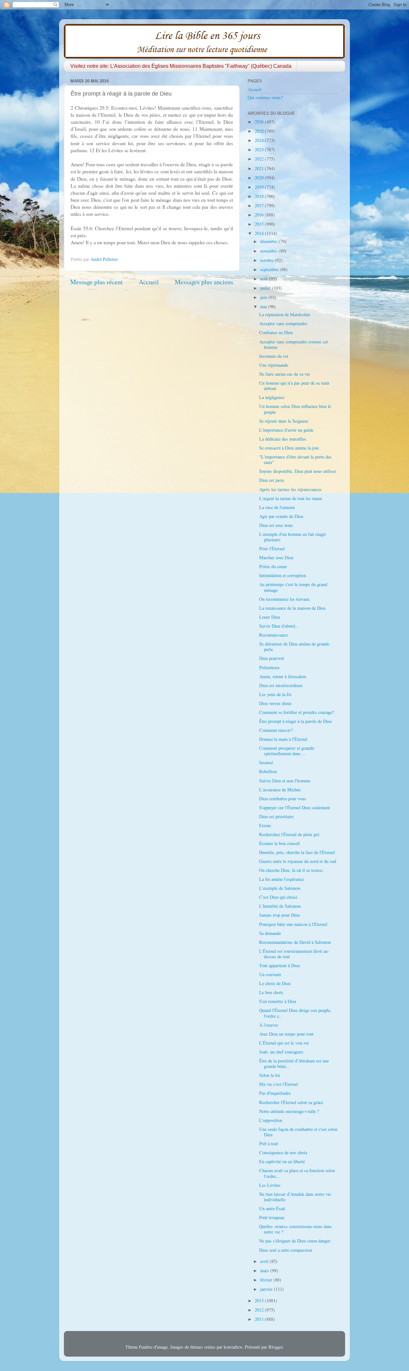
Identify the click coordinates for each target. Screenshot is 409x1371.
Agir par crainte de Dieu (281, 516)
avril (265, 1261)
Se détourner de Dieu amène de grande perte (294, 646)
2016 (260, 215)
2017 (260, 205)
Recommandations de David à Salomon (295, 942)
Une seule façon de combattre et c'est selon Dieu (298, 1132)
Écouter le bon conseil (279, 843)
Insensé (266, 762)
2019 (260, 187)
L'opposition (270, 1120)
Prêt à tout (268, 1143)
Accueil (149, 282)
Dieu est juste (271, 480)
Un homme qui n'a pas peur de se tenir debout (294, 385)
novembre (269, 251)
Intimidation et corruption (282, 575)
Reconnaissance (273, 635)
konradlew (233, 1347)
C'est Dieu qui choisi (278, 897)
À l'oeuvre (268, 1025)
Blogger (275, 1347)
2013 (260, 1300)
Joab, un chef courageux (281, 1052)
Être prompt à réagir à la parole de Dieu (295, 721)
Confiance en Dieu (276, 332)
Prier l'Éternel (272, 548)
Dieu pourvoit (271, 658)
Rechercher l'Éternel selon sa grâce (291, 1102)
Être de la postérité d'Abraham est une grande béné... (294, 1063)
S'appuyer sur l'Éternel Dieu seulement (294, 807)
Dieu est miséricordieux (281, 685)
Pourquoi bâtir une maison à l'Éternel (293, 924)
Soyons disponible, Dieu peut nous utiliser (297, 471)
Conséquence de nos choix (283, 1152)
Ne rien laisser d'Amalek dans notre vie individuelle (295, 1197)
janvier (267, 1289)
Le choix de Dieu (274, 983)
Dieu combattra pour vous (282, 798)
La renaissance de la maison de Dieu (292, 608)
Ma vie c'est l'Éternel (278, 1084)
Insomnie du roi (273, 356)
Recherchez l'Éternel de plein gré (289, 834)
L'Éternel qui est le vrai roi (284, 1043)
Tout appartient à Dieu (279, 965)
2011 (260, 1319)
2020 (260, 178)
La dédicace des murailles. (283, 439)
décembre (269, 241)
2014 (260, 233)
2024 (260, 140)
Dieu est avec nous (276, 525)
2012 (260, 1310)
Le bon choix (271, 992)
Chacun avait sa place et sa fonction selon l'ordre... (297, 1173)
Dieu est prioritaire (276, 816)
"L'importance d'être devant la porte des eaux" (295, 459)
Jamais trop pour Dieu (279, 915)
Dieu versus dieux (275, 703)
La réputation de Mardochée (284, 314)
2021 (260, 168)
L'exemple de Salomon (279, 888)
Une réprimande (273, 365)
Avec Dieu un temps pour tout (286, 1034)
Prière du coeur (273, 566)
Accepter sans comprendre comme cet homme (293, 344)
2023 (260, 149)
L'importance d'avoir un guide (286, 430)
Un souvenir (270, 974)
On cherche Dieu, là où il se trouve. (291, 870)
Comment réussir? (276, 730)
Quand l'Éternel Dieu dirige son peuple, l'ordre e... (295, 1013)
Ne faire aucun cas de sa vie (284, 374)
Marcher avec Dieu (276, 557)
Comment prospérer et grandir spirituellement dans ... (286, 750)
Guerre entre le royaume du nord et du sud (297, 861)
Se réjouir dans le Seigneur (283, 421)
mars (265, 1270)
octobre (267, 260)
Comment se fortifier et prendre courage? (296, 712)
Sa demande (270, 933)
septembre (270, 269)
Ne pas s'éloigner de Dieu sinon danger (294, 1241)
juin (264, 297)
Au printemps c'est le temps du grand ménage (293, 587)
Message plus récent (96, 282)
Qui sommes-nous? (265, 97)
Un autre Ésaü (272, 1208)
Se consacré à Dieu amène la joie (289, 448)
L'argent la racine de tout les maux (290, 498)
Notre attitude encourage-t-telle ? (289, 1111)
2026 (260, 122)
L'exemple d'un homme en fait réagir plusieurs (292, 537)
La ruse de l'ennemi (277, 507)
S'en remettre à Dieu (277, 1001)
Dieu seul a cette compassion (285, 1250)
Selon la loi (269, 1075)
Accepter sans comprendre (283, 323)
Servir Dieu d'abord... (279, 626)
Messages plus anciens (204, 282)
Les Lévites (270, 1185)
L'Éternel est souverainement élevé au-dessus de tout (294, 954)
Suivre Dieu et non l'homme (284, 781)
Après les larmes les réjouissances (290, 489)
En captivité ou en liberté (282, 1161)
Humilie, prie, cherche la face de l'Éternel (297, 852)
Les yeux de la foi (275, 694)
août (264, 279)
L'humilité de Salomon (280, 906)
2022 (260, 159)
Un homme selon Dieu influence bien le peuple (295, 409)
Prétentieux (269, 667)
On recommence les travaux (284, 599)
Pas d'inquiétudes (275, 1093)
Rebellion (268, 771)
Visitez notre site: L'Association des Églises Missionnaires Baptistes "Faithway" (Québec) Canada (180, 66)
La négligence (271, 397)
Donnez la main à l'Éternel (283, 739)
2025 (260, 131)
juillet (266, 288)
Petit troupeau (271, 1217)
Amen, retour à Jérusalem (282, 676)
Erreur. (265, 825)
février (267, 1280)
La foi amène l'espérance (281, 879)
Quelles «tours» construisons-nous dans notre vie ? (295, 1229)
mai (264, 306)
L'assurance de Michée (280, 790)
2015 (260, 224)
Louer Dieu (269, 617)
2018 (260, 196)
